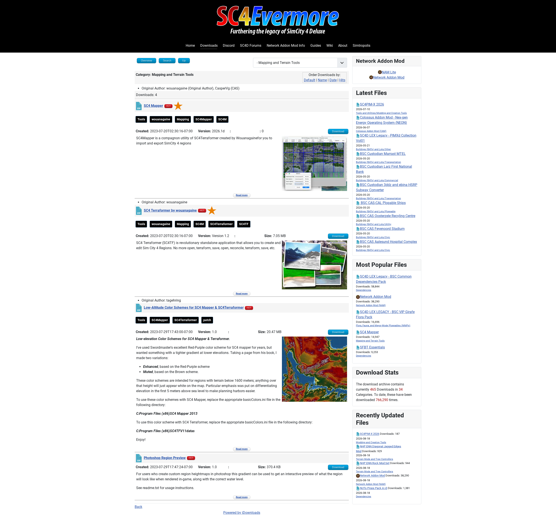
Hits (342, 80)
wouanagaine (161, 119)
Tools (141, 119)
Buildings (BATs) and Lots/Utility (373, 224)
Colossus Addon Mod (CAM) (371, 131)
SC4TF (243, 224)
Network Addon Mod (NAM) (371, 305)
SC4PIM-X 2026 (372, 104)
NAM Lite (389, 72)
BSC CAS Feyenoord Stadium (382, 229)
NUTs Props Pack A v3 (373, 488)
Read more (242, 195)
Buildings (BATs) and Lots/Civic (373, 237)
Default (309, 80)
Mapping (183, 119)
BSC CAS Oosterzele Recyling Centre (387, 216)
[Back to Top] (548, 508)
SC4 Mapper (153, 106)
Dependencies (363, 290)
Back (138, 507)
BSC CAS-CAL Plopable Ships (383, 203)
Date (333, 80)
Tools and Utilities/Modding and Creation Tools (381, 113)
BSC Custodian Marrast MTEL (383, 154)
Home (190, 45)
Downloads (209, 45)
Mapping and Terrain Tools (370, 340)
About (342, 45)
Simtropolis (361, 45)
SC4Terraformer (221, 224)
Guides (315, 45)
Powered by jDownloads (241, 513)
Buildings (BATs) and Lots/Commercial (377, 180)
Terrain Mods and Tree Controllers (374, 459)
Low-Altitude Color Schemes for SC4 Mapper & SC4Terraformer (194, 307)
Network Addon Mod (388, 77)
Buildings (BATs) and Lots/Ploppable (375, 211)
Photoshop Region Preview (165, 458)
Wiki (329, 45)
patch (207, 320)
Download (338, 131)
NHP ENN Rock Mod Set (374, 463)
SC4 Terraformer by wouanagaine (170, 210)
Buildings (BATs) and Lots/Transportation (378, 162)
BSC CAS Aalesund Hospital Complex (388, 242)
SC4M (222, 119)
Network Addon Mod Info (286, 45)
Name (322, 80)
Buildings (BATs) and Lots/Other (373, 149)
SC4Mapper (203, 119)
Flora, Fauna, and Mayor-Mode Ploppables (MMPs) (383, 325)
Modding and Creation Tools (371, 442)
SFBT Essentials (372, 347)
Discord (229, 45)
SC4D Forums (250, 45)
